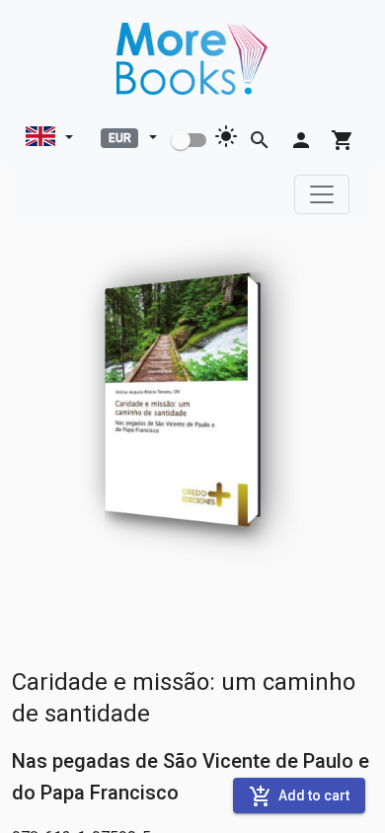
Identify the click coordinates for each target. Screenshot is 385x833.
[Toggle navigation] (321, 194)
